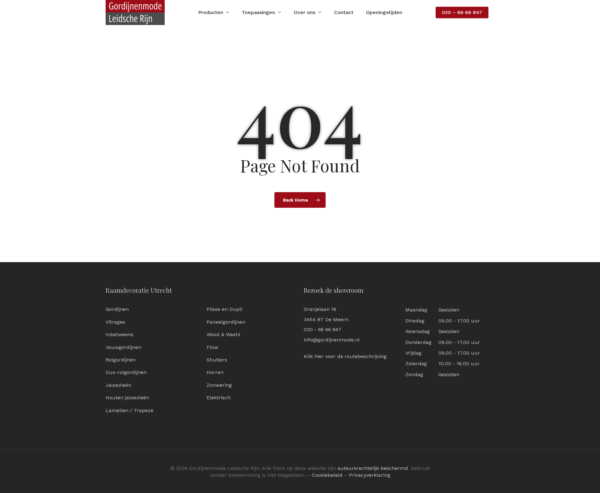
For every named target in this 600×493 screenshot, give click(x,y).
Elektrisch (219, 398)
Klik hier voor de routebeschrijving (345, 356)
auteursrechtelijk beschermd (373, 468)
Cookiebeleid (327, 475)
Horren (215, 372)
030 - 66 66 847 (322, 329)
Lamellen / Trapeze (129, 410)
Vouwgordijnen (123, 347)
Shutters (217, 360)
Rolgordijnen (121, 360)
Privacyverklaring (369, 475)
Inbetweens (119, 334)
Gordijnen (117, 309)
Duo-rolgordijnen (126, 372)
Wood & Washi (223, 334)
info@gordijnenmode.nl (332, 340)
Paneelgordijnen (226, 322)
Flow (212, 347)
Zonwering (219, 385)
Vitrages (115, 322)
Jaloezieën (118, 385)
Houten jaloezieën (127, 398)
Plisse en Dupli (224, 309)
